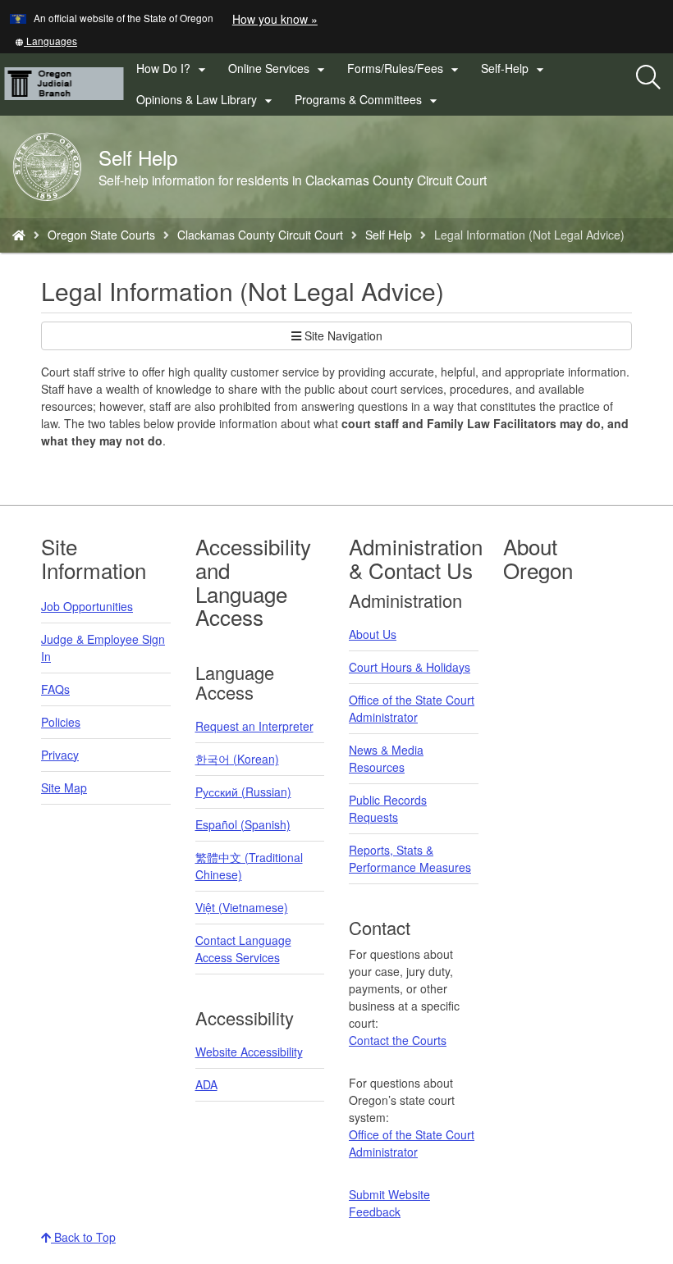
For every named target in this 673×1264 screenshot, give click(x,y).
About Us (372, 634)
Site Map (64, 787)
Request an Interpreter (254, 726)
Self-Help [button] (514, 69)
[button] (46, 41)
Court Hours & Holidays (409, 667)
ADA (206, 1084)
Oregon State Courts (101, 234)
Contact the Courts (397, 1040)
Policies (60, 722)
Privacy (60, 754)
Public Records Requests (388, 808)
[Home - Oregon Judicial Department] (18, 234)
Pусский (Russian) (243, 791)
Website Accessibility (249, 1051)
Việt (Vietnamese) (241, 907)
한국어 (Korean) (237, 759)
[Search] (648, 78)
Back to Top (83, 1237)
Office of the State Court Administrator (411, 708)
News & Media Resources (386, 758)
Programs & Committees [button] (368, 100)
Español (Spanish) (243, 824)
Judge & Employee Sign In (103, 647)
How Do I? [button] (173, 69)
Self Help (388, 234)
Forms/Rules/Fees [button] (405, 69)
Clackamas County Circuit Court (260, 234)
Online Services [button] (278, 69)
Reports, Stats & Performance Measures (410, 858)
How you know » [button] (275, 19)
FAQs (55, 689)
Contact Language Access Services (243, 948)
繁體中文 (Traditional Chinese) (249, 866)
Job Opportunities (87, 606)
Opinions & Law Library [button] (206, 100)
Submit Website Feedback (389, 1203)
